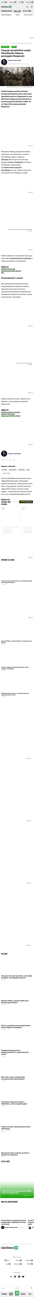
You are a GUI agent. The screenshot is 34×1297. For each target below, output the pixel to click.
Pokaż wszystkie (6, 473)
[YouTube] (23, 1276)
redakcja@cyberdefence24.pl (19, 494)
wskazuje (4, 159)
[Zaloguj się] (27, 6)
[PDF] (14, 460)
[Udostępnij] (31, 1288)
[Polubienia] (3, 1288)
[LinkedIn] (19, 1276)
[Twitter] (11, 1276)
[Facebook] (15, 1276)
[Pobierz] (28, 64)
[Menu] (32, 6)
